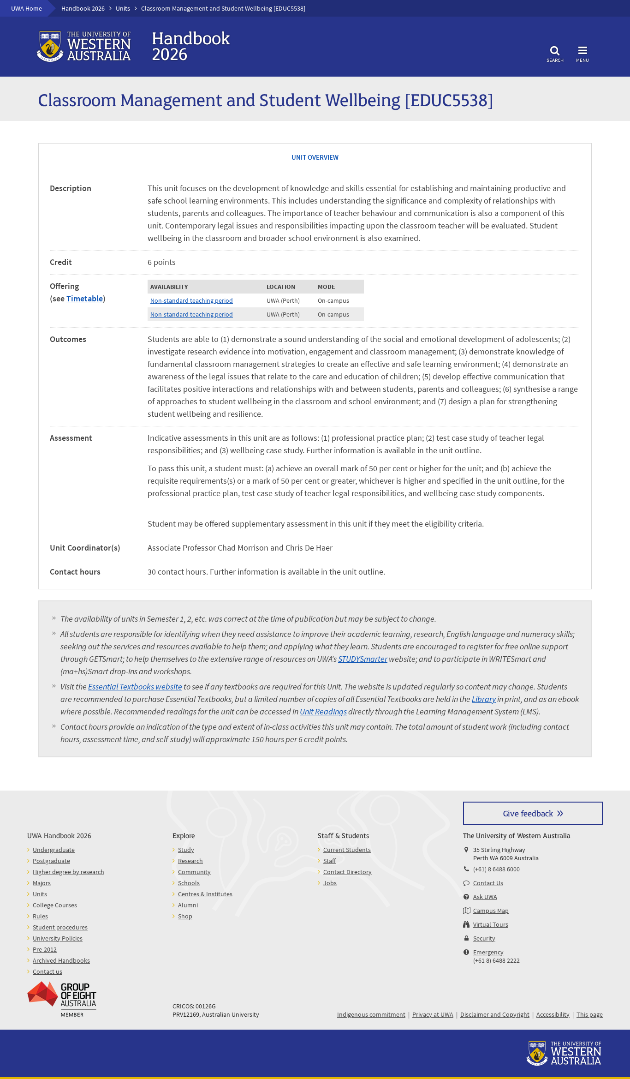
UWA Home (26, 8)
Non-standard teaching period (191, 300)
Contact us (47, 971)
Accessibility (553, 1014)
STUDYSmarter (362, 658)
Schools (189, 883)
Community (194, 872)
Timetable (84, 298)
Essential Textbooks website (135, 686)
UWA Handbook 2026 (59, 835)
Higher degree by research (68, 872)
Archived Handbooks (61, 960)
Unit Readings (323, 711)
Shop (185, 916)
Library (484, 699)
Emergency (488, 952)
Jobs (330, 883)
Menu (582, 60)
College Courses (55, 905)
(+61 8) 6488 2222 (496, 960)
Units (123, 8)
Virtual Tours (490, 924)
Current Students (347, 849)
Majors (42, 883)
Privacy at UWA (432, 1014)
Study (186, 849)
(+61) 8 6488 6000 (496, 869)
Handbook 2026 (83, 8)
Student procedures (60, 927)
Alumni (188, 905)
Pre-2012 (45, 949)
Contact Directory (347, 872)
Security (484, 938)
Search (555, 60)
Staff (329, 861)
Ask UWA (485, 897)
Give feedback (528, 813)
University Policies (58, 938)
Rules (40, 916)
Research (190, 861)
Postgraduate (51, 861)
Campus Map (491, 910)
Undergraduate (54, 849)
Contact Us (488, 883)
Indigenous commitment (371, 1014)
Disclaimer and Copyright (494, 1014)
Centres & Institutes (205, 894)
